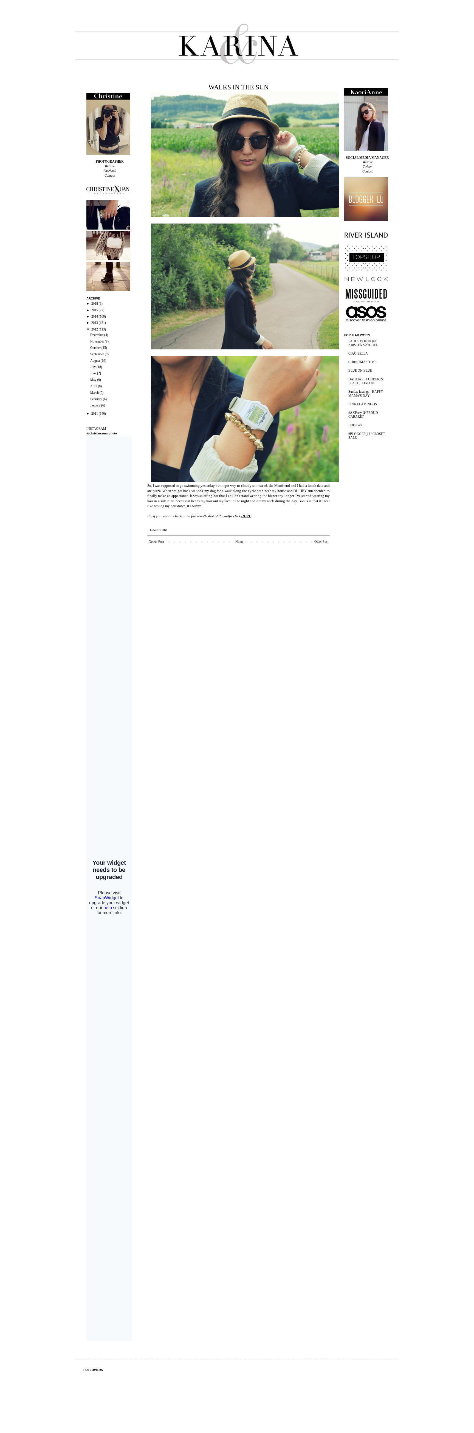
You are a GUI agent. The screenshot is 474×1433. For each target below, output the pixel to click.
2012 (95, 329)
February (96, 399)
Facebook (109, 171)
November (97, 341)
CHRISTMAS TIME (362, 362)
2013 (95, 323)
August (95, 361)
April (94, 386)
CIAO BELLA (358, 353)
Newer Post (156, 542)
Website (110, 166)
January (95, 405)
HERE (246, 516)
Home (239, 542)
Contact (110, 175)
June (93, 373)
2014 (95, 316)
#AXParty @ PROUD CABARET (363, 415)
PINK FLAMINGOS (362, 404)
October (95, 348)
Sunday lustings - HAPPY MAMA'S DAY (365, 393)
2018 (95, 304)
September (97, 354)
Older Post (321, 542)
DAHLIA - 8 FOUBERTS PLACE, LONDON (365, 381)
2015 (95, 310)
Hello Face (355, 425)
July (93, 367)
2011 (95, 414)
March (95, 393)
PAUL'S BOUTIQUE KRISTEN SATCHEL (363, 343)
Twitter (367, 167)
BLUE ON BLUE (360, 370)
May (93, 380)
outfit (163, 530)
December (97, 335)
